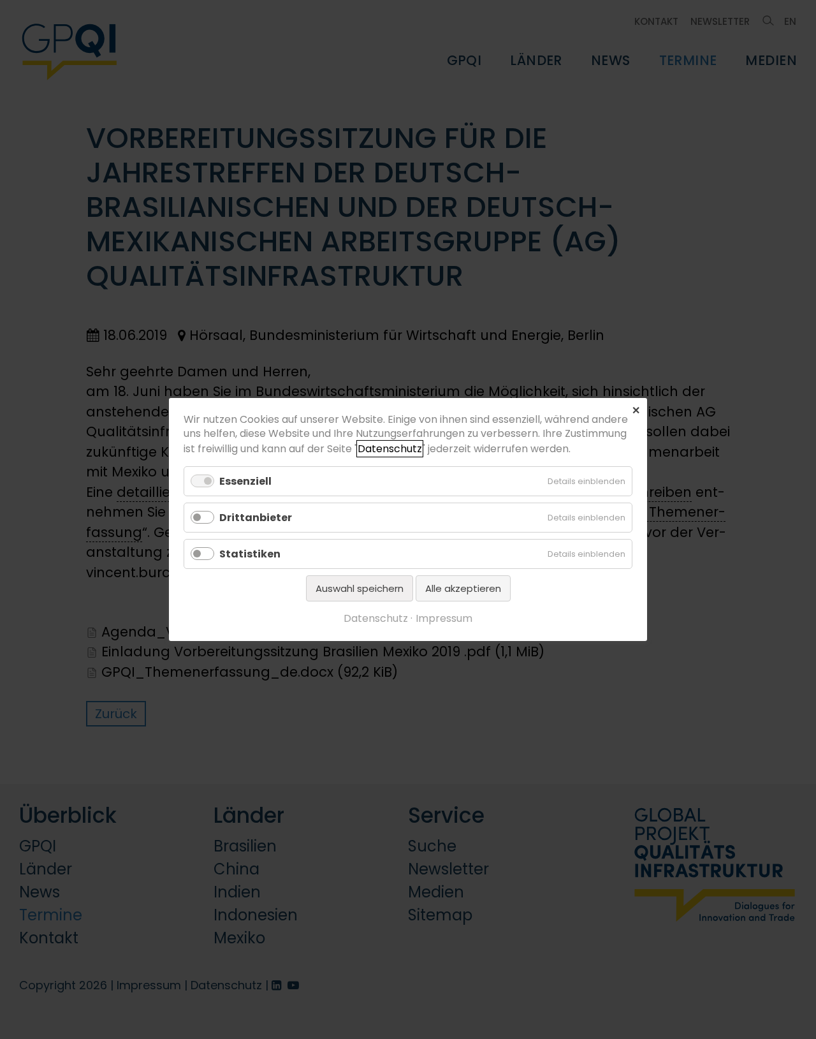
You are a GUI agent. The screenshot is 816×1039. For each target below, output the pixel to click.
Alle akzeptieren (463, 588)
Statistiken (249, 554)
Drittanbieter (255, 517)
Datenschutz (390, 448)
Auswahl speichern (360, 588)
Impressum (444, 618)
